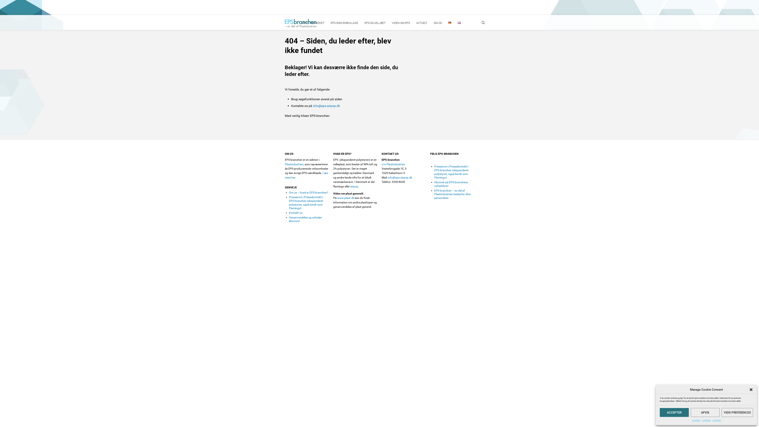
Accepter (674, 412)
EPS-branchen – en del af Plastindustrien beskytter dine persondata (452, 194)
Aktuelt (421, 23)
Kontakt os (295, 212)
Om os (438, 23)
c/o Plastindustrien (393, 164)
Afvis (705, 412)
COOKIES (696, 420)
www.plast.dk (345, 197)
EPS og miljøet (374, 23)
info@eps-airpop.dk (326, 106)
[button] (751, 390)
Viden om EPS (401, 23)
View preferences (737, 412)
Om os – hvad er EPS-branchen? (308, 192)
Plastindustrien (294, 164)
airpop (354, 186)
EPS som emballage (344, 23)
